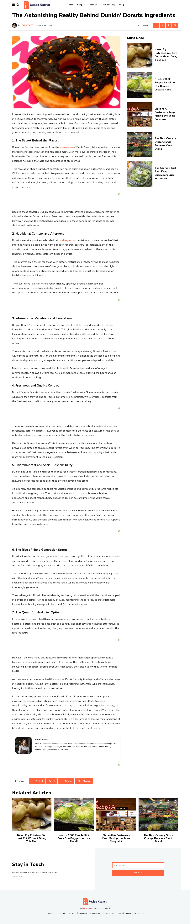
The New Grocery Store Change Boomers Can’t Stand (165, 144)
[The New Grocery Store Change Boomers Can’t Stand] (140, 144)
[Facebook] (156, 25)
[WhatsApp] (175, 25)
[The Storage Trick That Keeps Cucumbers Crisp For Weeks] (140, 174)
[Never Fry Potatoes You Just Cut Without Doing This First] (140, 55)
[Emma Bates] (15, 25)
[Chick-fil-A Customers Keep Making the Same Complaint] (140, 115)
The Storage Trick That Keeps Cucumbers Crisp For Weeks (165, 173)
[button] (18, 4)
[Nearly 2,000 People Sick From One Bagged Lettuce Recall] (140, 85)
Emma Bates (28, 25)
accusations (66, 147)
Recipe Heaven (88, 908)
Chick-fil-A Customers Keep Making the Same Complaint (165, 114)
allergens (67, 240)
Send (136, 873)
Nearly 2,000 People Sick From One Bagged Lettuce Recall (165, 84)
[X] (162, 25)
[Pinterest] (169, 25)
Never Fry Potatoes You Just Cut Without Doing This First (166, 55)
